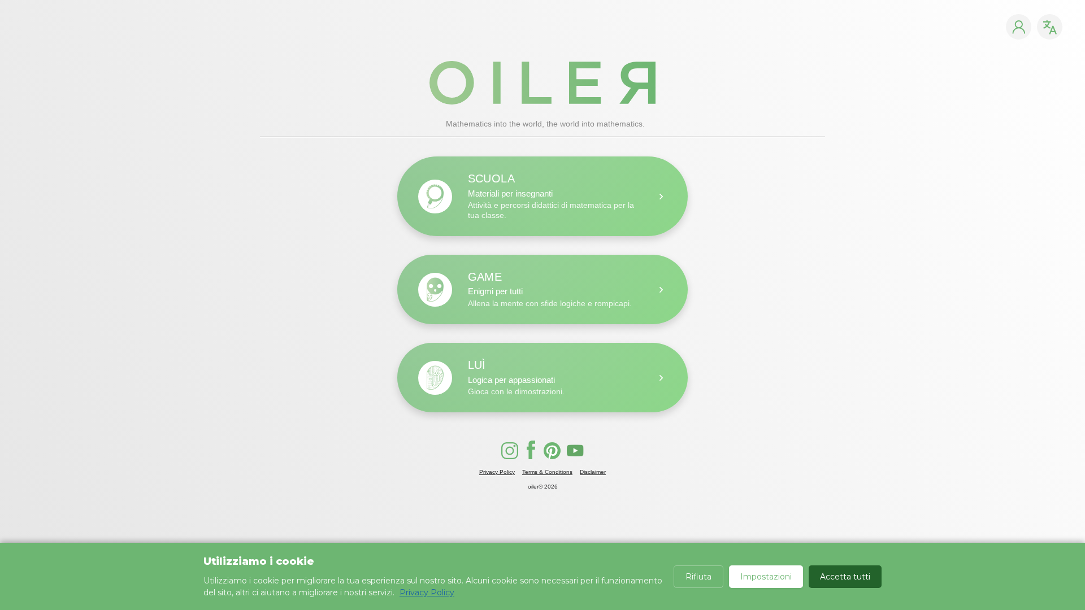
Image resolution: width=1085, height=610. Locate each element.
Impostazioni (766, 577)
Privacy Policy (497, 472)
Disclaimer (593, 472)
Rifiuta (698, 577)
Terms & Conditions (547, 472)
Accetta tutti (845, 577)
